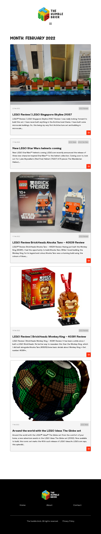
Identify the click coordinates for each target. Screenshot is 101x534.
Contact (77, 505)
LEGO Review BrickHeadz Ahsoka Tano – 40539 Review (48, 243)
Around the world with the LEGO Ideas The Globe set (46, 431)
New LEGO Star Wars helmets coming (36, 148)
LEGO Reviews (83, 108)
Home (23, 505)
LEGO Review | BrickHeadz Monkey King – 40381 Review (49, 337)
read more (88, 132)
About (49, 505)
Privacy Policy (68, 521)
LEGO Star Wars (83, 142)
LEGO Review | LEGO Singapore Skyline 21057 (42, 115)
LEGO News (72, 142)
